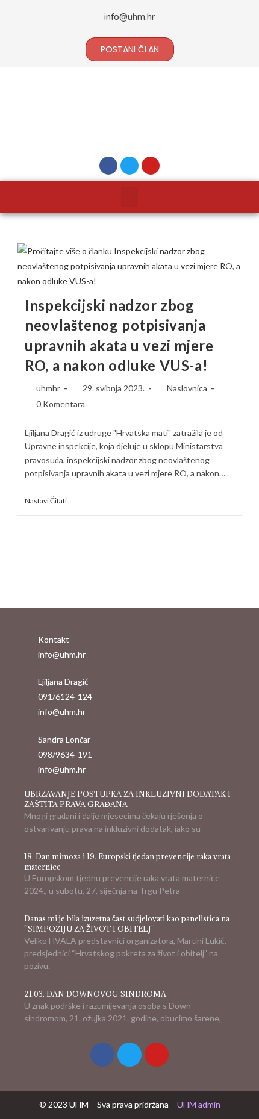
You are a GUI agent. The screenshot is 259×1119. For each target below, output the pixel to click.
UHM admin (198, 1104)
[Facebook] (108, 166)
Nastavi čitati (50, 501)
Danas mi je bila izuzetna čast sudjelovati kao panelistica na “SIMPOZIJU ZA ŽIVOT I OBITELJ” (126, 924)
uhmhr (48, 388)
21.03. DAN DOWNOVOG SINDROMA (95, 994)
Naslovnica (187, 388)
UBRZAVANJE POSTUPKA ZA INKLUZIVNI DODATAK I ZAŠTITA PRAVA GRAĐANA (127, 799)
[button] (129, 197)
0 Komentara (60, 404)
